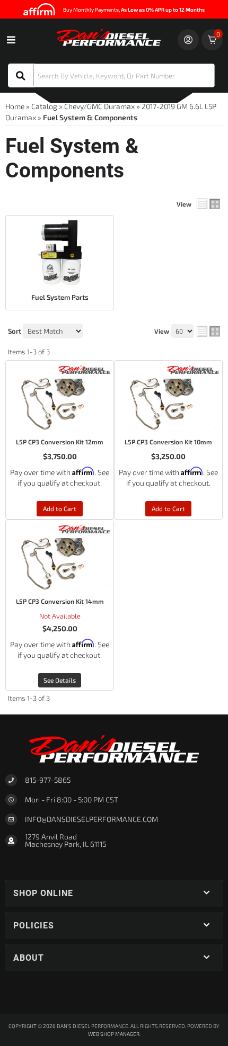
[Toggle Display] (208, 204)
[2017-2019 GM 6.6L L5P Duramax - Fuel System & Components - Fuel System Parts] (59, 252)
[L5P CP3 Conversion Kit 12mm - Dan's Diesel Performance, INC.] (84, 368)
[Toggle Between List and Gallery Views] (208, 331)
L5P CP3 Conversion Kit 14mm (60, 601)
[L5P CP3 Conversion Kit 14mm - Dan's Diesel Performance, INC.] (84, 528)
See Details (59, 680)
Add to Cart (59, 508)
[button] (111, 75)
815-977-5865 (48, 779)
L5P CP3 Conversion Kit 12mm (59, 441)
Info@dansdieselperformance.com (91, 819)
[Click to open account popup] (188, 39)
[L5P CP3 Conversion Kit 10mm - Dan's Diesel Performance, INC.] (193, 368)
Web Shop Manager (113, 1034)
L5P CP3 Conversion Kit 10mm (168, 441)
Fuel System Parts (60, 297)
